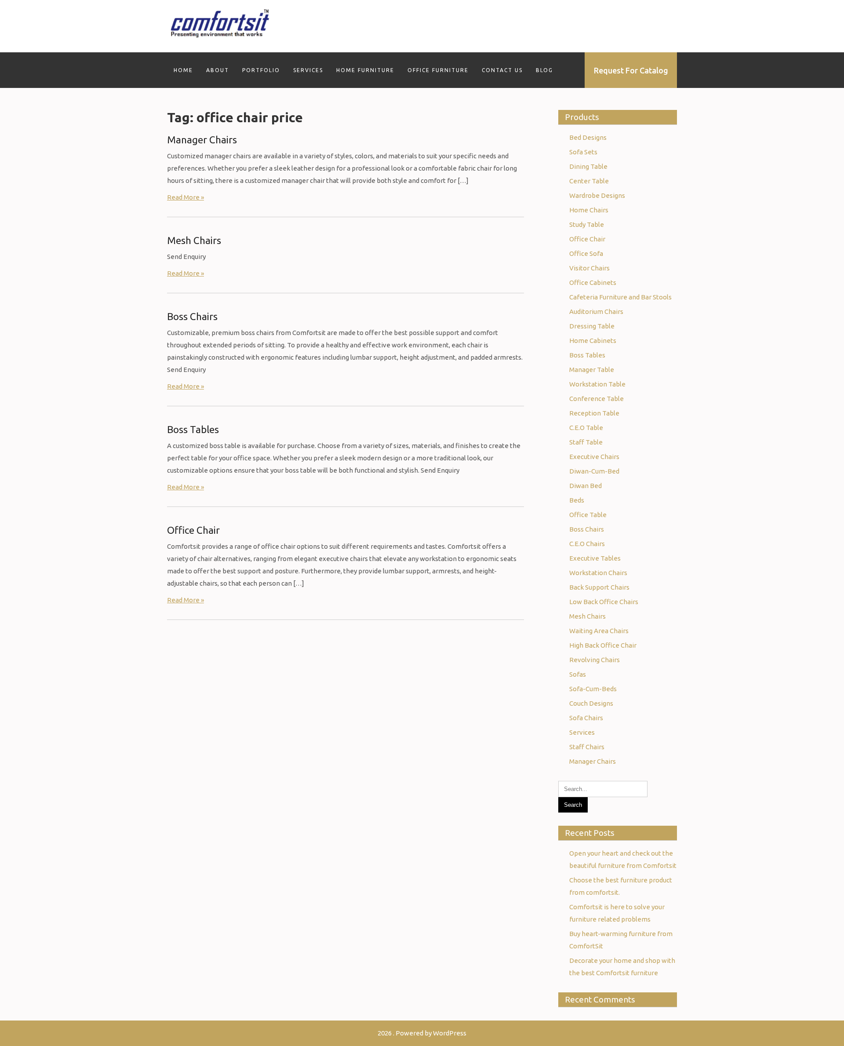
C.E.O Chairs (587, 543)
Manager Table (591, 369)
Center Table (589, 181)
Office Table (588, 514)
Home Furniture (365, 70)
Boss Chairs (192, 316)
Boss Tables (193, 429)
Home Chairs (588, 210)
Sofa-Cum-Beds (593, 688)
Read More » (185, 197)
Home (183, 70)
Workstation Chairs (598, 572)
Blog (544, 70)
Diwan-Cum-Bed (594, 471)
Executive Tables (595, 558)
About (217, 70)
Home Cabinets (592, 340)
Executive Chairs (594, 456)
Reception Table (594, 413)
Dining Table (588, 166)
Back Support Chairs (599, 587)
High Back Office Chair (603, 645)
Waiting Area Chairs (599, 630)
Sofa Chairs (586, 718)
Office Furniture (438, 70)
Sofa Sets (583, 152)
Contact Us (502, 70)
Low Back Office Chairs (603, 601)
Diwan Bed (585, 485)
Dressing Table (592, 326)
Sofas (577, 674)
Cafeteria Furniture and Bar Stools (620, 297)
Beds (576, 500)
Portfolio (261, 70)
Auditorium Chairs (596, 311)
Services (308, 70)
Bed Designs (588, 137)
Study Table (586, 224)
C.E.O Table (586, 427)
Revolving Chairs (594, 659)
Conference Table (596, 398)
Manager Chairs (202, 139)
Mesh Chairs (194, 240)
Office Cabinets (592, 282)
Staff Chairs (586, 747)
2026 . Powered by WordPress (422, 1033)
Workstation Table (597, 384)
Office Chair (193, 530)
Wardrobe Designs (597, 195)
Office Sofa (586, 253)
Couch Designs (591, 703)
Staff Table (586, 442)
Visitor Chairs (589, 268)
